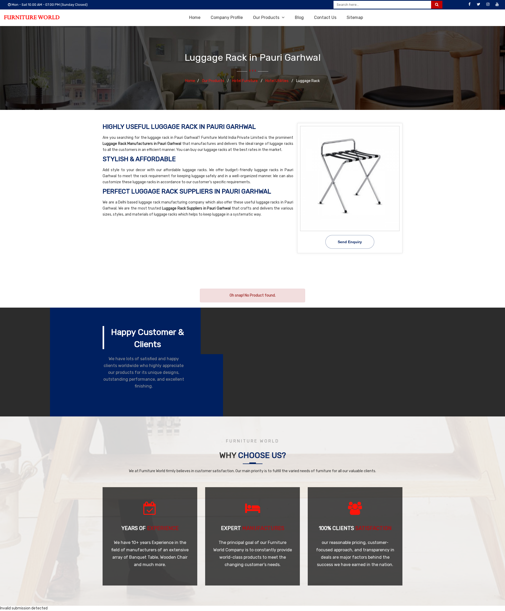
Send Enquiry (350, 242)
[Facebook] (469, 4)
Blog (299, 17)
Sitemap (355, 17)
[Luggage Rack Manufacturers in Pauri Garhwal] (350, 178)
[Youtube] (497, 4)
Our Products (266, 17)
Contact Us (325, 17)
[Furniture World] (31, 17)
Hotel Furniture (245, 81)
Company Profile (227, 17)
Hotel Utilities (277, 81)
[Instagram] (488, 4)
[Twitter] (479, 4)
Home (194, 17)
